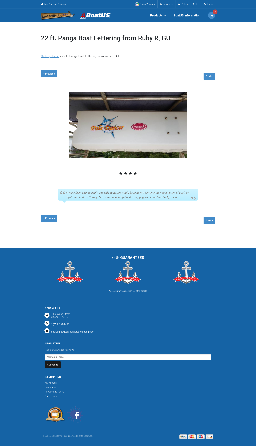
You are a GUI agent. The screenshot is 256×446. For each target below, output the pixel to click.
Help (197, 4)
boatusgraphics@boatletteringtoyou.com (72, 331)
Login (210, 4)
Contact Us (168, 4)
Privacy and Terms (54, 391)
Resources (50, 387)
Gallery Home (50, 56)
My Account (51, 382)
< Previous (49, 73)
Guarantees (51, 396)
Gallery (184, 4)
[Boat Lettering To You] (58, 15)
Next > (209, 76)
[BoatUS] (94, 15)
